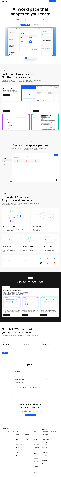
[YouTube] (13, 431)
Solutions (26, 1)
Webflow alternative (45, 460)
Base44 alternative (45, 434)
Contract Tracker (36, 463)
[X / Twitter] (9, 431)
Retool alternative (44, 457)
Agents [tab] (29, 58)
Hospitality (26, 436)
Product (21, 1)
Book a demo (35, 24)
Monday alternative (45, 452)
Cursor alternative (44, 442)
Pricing (40, 1)
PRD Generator (36, 458)
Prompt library (18, 442)
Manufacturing (27, 434)
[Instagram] (6, 431)
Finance (35, 431)
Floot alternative (44, 444)
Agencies (17, 437)
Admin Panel (18, 457)
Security (17, 439)
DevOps (35, 442)
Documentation (18, 429)
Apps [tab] (26, 58)
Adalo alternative (44, 429)
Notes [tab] (35, 58)
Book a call (5, 352)
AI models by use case (19, 447)
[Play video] (30, 41)
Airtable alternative (45, 431)
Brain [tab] (32, 58)
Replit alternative (44, 455)
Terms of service (53, 431)
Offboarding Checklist (37, 464)
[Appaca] (5, 1)
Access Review (36, 466)
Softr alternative (44, 458)
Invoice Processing (36, 447)
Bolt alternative (44, 436)
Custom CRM (18, 452)
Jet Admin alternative (45, 447)
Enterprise (36, 1)
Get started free (52, 1)
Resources (31, 1)
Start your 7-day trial (30, 415)
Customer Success (36, 444)
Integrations (18, 458)
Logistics (26, 437)
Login (57, 1)
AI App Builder (18, 455)
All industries (26, 439)
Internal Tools (18, 450)
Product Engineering (36, 437)
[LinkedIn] (11, 431)
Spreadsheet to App (19, 449)
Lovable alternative (45, 449)
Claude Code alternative (45, 439)
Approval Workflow (36, 461)
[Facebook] (4, 431)
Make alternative (44, 450)
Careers (52, 429)
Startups (17, 436)
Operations (35, 436)
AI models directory (19, 444)
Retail (25, 431)
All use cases (35, 472)
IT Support (35, 439)
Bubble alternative (44, 437)
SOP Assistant (36, 453)
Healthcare (26, 429)
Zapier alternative (44, 463)
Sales (34, 429)
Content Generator (36, 449)
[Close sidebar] (11, 154)
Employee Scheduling (37, 456)
